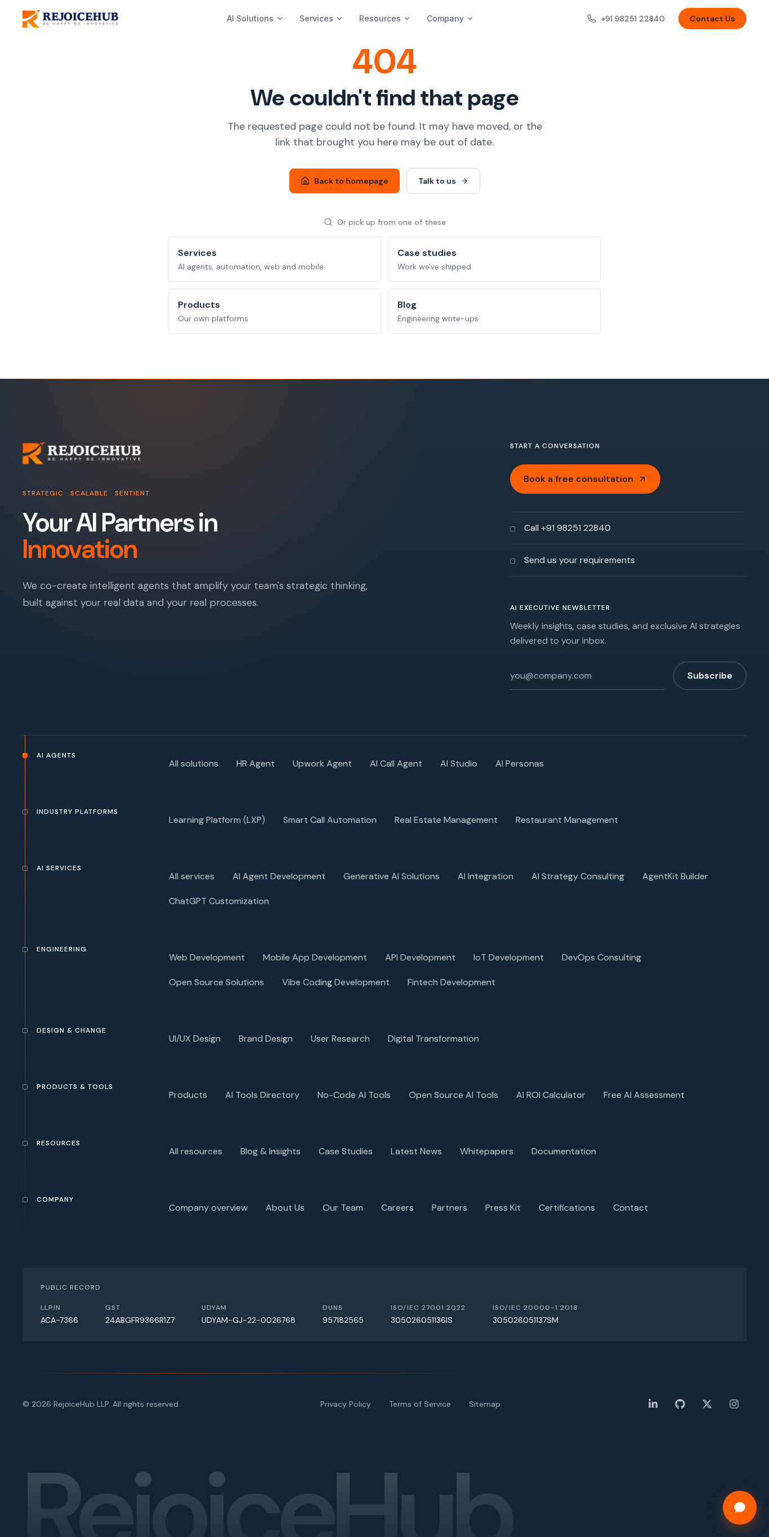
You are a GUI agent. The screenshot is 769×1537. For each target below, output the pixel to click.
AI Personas (519, 763)
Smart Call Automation (330, 820)
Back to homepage (351, 181)
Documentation (563, 1151)
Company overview (208, 1207)
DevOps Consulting (601, 957)
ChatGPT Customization (219, 901)
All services (191, 876)
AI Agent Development (279, 876)
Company (445, 18)
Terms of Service (420, 1404)
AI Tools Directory (262, 1095)
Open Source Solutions (216, 982)
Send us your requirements (579, 560)
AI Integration (485, 876)
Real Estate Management (446, 820)
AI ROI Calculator (550, 1095)
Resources (380, 18)
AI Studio (458, 763)
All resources (195, 1151)
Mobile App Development (315, 957)
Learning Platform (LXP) (217, 820)
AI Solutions (250, 18)
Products (188, 1095)
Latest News (416, 1151)
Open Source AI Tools (453, 1095)
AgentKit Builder (675, 876)
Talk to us (437, 181)
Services (316, 18)
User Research (340, 1038)
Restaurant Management (567, 820)
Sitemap (484, 1404)
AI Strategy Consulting (577, 876)
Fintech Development (451, 982)
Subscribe (709, 675)
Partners (449, 1207)
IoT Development (508, 957)
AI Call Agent (396, 763)
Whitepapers (486, 1151)
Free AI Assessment (644, 1095)
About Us (285, 1207)
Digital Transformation (433, 1038)
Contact (630, 1207)
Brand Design (266, 1038)
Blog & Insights (270, 1151)
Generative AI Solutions (391, 876)
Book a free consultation (578, 479)
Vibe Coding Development (336, 982)
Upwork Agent (322, 763)
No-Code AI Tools (354, 1095)
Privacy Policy (345, 1404)
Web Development (207, 957)
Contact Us (712, 19)
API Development (420, 957)
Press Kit (503, 1207)
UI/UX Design (195, 1038)
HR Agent (255, 763)
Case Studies (346, 1151)
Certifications (567, 1207)
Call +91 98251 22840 (567, 528)
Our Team (343, 1207)
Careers (397, 1207)
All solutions (193, 763)
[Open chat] (740, 1508)
